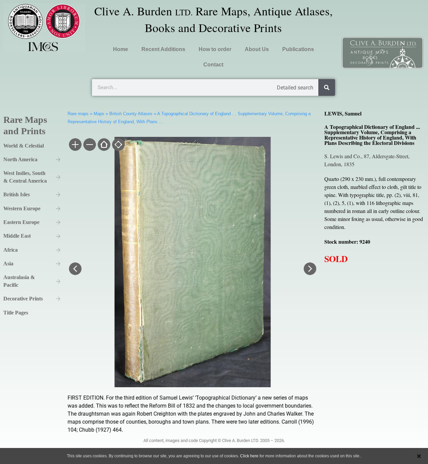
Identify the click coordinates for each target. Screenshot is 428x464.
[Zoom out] (89, 145)
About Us (257, 49)
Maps (99, 113)
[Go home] (103, 145)
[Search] (326, 87)
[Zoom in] (75, 145)
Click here (249, 456)
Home (120, 49)
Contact (213, 64)
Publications (298, 49)
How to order (215, 49)
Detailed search (295, 87)
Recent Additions (163, 49)
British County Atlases (130, 113)
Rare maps (78, 113)
